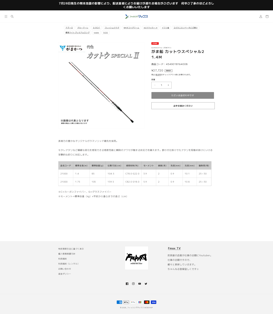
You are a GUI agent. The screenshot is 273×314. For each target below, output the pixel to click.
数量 (153, 79)
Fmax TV (174, 248)
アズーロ (69, 27)
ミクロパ (96, 27)
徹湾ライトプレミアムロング (77, 32)
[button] (6, 16)
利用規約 (62, 258)
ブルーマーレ (82, 27)
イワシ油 (165, 27)
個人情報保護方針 (66, 253)
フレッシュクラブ (112, 27)
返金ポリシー (64, 273)
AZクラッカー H (151, 27)
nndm (96, 32)
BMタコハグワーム (131, 27)
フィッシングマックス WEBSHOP (140, 307)
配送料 (158, 74)
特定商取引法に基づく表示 (71, 248)
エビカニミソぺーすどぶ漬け (185, 27)
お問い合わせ (64, 268)
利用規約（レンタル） (69, 263)
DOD (105, 32)
